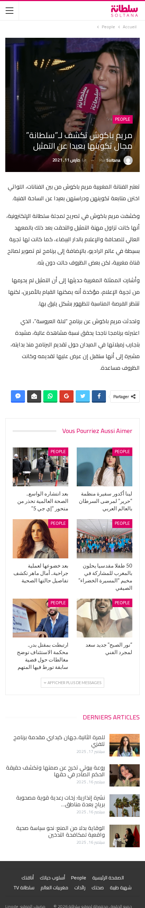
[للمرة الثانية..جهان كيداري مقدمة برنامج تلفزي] (124, 745)
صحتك (98, 887)
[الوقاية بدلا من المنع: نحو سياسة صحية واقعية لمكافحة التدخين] (124, 836)
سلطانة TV (24, 887)
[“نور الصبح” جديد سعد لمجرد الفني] (104, 618)
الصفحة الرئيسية (108, 877)
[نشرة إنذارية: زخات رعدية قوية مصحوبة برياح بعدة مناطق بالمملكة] (124, 805)
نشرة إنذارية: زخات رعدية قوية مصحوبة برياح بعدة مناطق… (60, 800)
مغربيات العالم (54, 887)
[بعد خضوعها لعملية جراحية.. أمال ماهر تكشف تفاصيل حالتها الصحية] (40, 538)
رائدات (80, 887)
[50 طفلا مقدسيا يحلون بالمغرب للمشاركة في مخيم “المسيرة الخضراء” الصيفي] (104, 538)
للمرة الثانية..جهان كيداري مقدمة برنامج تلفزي (59, 740)
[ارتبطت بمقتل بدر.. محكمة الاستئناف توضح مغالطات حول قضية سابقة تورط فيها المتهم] (40, 618)
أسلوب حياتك (52, 877)
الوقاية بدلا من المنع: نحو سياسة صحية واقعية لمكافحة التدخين (60, 831)
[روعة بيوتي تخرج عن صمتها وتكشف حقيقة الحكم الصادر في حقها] (124, 775)
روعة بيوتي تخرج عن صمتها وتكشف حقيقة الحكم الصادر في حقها (55, 770)
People (122, 119)
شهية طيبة (121, 887)
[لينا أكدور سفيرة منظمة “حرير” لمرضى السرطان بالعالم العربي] (104, 467)
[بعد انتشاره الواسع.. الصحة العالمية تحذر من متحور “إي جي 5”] (40, 467)
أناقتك (27, 877)
